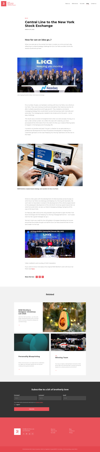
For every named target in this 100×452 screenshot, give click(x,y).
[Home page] (8, 3)
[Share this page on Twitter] (40, 277)
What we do (75, 3)
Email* (64, 395)
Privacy (71, 432)
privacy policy (39, 402)
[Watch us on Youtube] (30, 434)
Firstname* (17, 395)
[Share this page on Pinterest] (43, 277)
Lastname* (41, 395)
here (33, 269)
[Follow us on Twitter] (27, 434)
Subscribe (31, 409)
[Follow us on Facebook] (24, 434)
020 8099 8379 (26, 430)
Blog (87, 3)
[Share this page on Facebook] (37, 277)
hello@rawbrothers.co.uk (28, 429)
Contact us (93, 3)
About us (67, 3)
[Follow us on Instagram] (32, 434)
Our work (82, 3)
